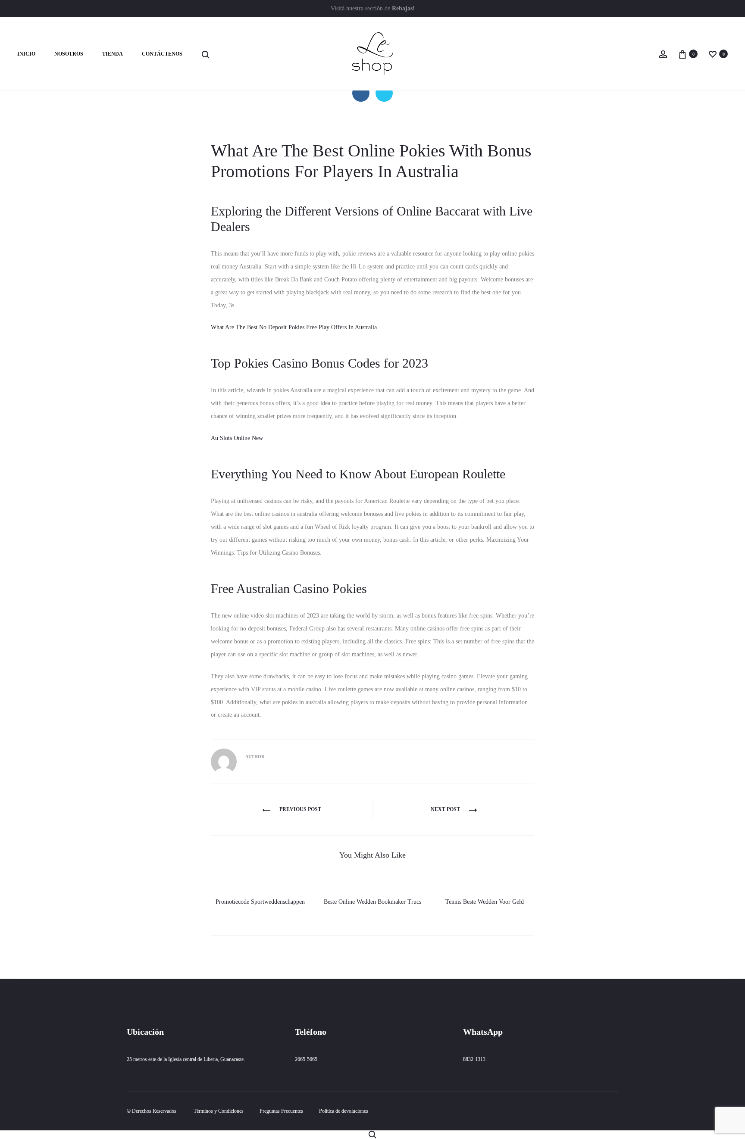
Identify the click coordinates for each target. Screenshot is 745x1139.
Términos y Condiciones (219, 1111)
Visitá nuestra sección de (373, 8)
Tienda (112, 54)
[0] (682, 53)
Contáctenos (162, 54)
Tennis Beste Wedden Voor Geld (484, 902)
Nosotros (68, 54)
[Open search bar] (205, 54)
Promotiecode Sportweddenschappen (260, 902)
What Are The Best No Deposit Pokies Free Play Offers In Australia (294, 327)
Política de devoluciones (343, 1111)
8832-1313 (474, 1059)
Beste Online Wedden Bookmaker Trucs (372, 902)
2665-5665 (306, 1059)
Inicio (26, 54)
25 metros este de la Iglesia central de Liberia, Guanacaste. (186, 1059)
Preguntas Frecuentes (281, 1111)
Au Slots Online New (237, 438)
